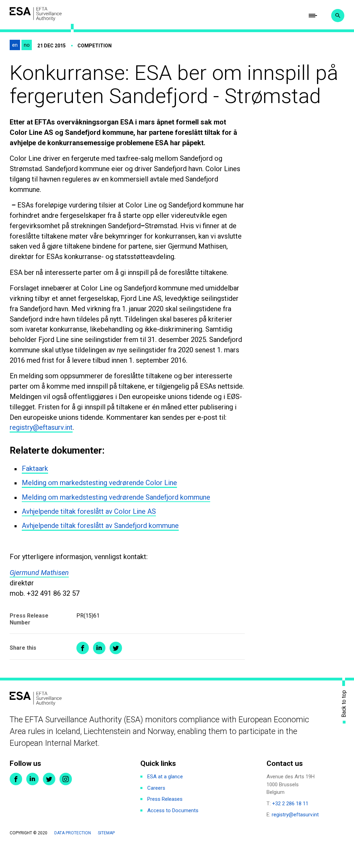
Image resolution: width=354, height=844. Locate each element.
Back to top (344, 703)
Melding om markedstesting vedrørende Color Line (99, 483)
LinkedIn (32, 779)
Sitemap (106, 833)
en (15, 45)
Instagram (65, 779)
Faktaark (35, 468)
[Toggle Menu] (312, 15)
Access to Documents (172, 810)
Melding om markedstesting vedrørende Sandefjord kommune (116, 497)
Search (337, 15)
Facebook (16, 779)
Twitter (49, 779)
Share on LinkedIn (99, 648)
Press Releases (165, 799)
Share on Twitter (116, 648)
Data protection (72, 833)
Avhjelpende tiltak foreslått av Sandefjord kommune (100, 525)
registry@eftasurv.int (41, 427)
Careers (156, 788)
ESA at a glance (165, 776)
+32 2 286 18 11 (290, 803)
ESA (36, 14)
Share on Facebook (82, 648)
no (27, 45)
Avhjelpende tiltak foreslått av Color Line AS (89, 511)
